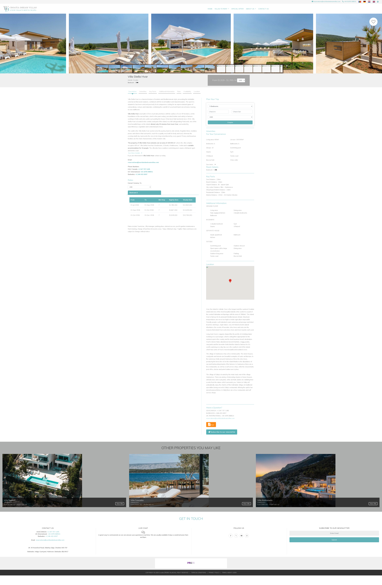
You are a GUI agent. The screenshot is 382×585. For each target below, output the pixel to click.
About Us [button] (250, 9)
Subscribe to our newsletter (222, 432)
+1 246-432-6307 (51, 536)
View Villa (119, 504)
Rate (179, 91)
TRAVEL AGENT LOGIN (229, 572)
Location (197, 91)
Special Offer (237, 9)
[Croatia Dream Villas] (20, 8)
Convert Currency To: (135, 183)
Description (132, 91)
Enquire (230, 122)
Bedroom (131, 82)
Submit (334, 540)
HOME (210, 9)
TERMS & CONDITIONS (198, 572)
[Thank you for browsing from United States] (378, 2)
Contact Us (263, 9)
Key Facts (152, 91)
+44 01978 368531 (350, 1)
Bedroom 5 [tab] (134, 193)
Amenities (142, 91)
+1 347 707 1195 (144, 169)
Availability (187, 91)
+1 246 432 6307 (141, 174)
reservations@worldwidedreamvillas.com (327, 1)
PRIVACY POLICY (214, 572)
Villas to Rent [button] (221, 9)
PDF (212, 425)
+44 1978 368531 (146, 172)
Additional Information (166, 91)
